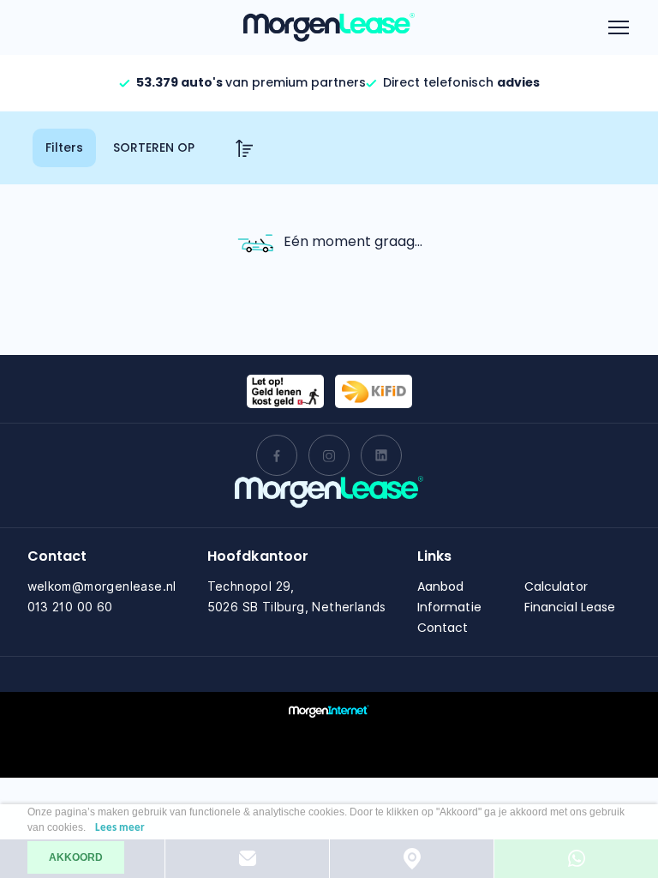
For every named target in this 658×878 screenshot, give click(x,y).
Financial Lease (570, 607)
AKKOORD (76, 857)
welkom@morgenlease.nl (101, 586)
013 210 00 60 (70, 607)
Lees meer (120, 827)
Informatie (449, 607)
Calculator (556, 586)
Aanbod (440, 586)
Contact (443, 627)
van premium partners (251, 82)
